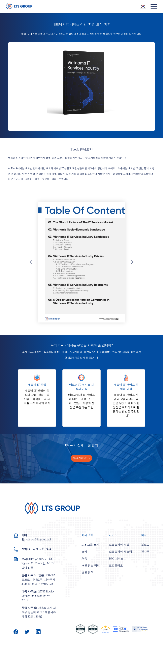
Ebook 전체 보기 (80, 458)
